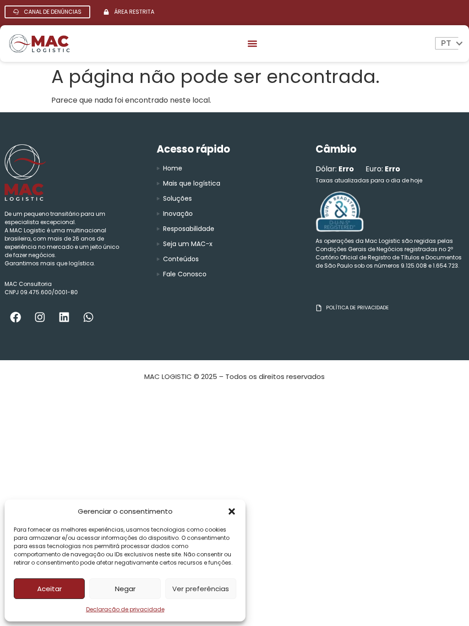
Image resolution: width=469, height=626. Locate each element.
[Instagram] (40, 317)
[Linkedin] (64, 317)
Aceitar (49, 588)
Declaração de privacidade (125, 609)
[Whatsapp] (88, 317)
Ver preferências (200, 588)
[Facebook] (16, 317)
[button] (231, 511)
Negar (125, 588)
